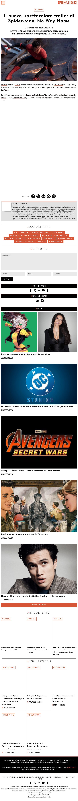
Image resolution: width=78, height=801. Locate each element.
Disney (17, 85)
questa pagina (71, 767)
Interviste (8, 715)
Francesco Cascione (11, 752)
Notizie (39, 10)
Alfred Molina (40, 233)
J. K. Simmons (21, 233)
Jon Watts (5, 90)
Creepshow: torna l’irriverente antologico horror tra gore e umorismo (13, 700)
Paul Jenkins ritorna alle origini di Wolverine (24, 534)
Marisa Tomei (65, 238)
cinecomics (55, 241)
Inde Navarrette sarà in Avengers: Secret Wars (25, 354)
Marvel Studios (24, 241)
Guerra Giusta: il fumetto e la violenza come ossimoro (37, 746)
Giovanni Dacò (59, 705)
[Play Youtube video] (39, 125)
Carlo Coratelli (47, 27)
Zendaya (29, 95)
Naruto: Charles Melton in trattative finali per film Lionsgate (33, 596)
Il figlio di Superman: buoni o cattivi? (37, 697)
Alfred (3, 98)
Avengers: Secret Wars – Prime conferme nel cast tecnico (30, 471)
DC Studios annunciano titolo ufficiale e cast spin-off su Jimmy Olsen (37, 407)
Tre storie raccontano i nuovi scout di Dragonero (63, 698)
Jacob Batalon (19, 98)
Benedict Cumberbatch (65, 95)
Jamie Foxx (38, 95)
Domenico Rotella (36, 702)
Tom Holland (61, 87)
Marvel (4, 85)
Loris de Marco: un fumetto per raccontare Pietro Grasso (13, 746)
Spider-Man (58, 85)
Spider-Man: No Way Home (24, 236)
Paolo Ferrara (9, 707)
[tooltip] (33, 196)
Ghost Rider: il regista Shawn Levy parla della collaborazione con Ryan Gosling (65, 651)
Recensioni (9, 667)
